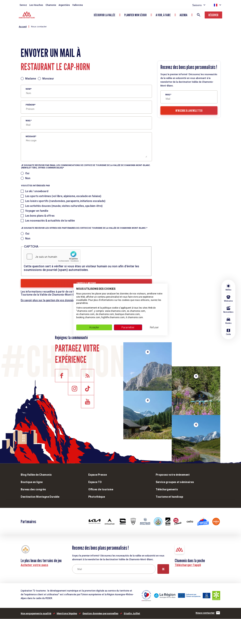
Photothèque (96, 496)
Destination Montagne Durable (40, 496)
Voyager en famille (36, 210)
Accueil (23, 26)
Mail (28, 120)
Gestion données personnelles (100, 613)
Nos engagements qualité (36, 613)
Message (30, 136)
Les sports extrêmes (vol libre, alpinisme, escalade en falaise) (63, 196)
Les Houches (36, 5)
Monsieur (48, 78)
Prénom (30, 105)
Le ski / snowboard (36, 191)
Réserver (213, 15)
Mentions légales (67, 613)
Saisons (197, 5)
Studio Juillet (132, 613)
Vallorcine (77, 5)
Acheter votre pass (34, 565)
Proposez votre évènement (173, 474)
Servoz (23, 5)
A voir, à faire (163, 15)
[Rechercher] (198, 15)
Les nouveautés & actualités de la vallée (50, 220)
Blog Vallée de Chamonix (36, 474)
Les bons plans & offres (40, 215)
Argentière (64, 5)
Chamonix (51, 5)
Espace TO (95, 482)
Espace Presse (97, 474)
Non (27, 178)
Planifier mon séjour (135, 15)
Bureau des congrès (33, 489)
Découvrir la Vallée (104, 15)
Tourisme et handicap (169, 496)
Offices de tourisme (100, 489)
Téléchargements (167, 489)
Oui (27, 173)
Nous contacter (39, 26)
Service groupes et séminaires (175, 482)
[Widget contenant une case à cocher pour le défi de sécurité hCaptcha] (52, 256)
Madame (30, 78)
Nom (28, 89)
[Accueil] (27, 15)
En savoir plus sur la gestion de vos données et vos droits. (57, 300)
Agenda (183, 15)
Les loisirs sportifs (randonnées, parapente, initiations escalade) (65, 201)
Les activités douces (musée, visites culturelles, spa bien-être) (64, 205)
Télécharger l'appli (188, 565)
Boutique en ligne (32, 482)
